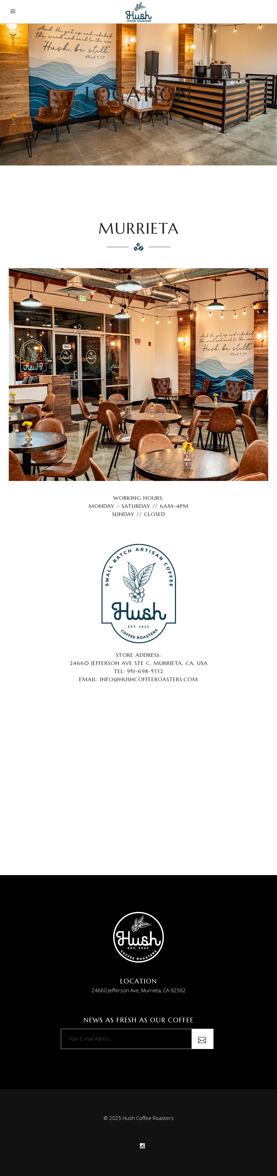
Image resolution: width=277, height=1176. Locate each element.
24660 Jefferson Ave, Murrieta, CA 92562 (139, 990)
